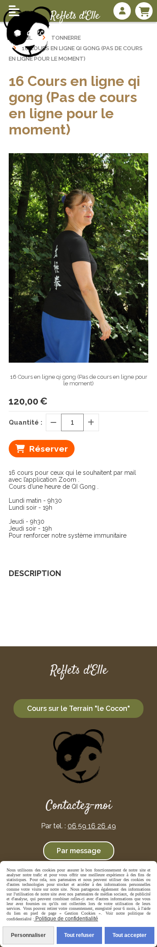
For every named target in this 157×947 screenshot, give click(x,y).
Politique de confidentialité (66, 919)
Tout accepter (130, 935)
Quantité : (25, 422)
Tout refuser (79, 935)
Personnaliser (28, 935)
